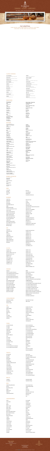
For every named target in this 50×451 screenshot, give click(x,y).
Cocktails (22, 10)
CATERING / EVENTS (32, 8)
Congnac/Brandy (16, 28)
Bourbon (30, 27)
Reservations (17, 8)
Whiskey (37, 27)
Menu (19, 10)
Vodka (22, 28)
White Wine (15, 27)
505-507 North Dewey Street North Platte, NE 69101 (25, 445)
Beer (28, 27)
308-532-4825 (25, 446)
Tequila (25, 28)
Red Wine (19, 27)
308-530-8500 (26, 447)
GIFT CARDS (24, 8)
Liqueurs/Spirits (33, 28)
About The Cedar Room (27, 10)
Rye (32, 27)
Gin (20, 28)
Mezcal (27, 28)
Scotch (35, 27)
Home (17, 10)
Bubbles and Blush (24, 27)
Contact (33, 10)
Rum (30, 28)
